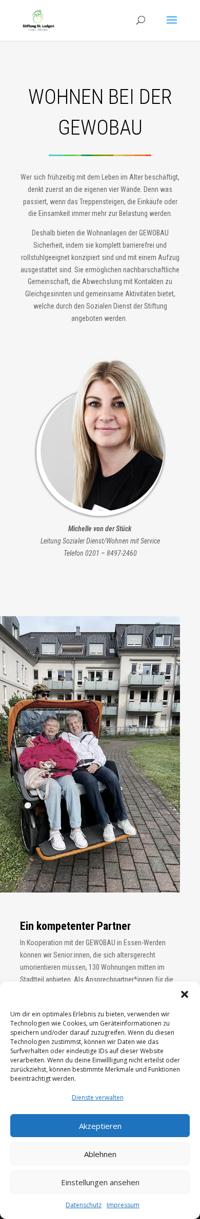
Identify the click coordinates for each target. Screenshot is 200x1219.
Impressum (123, 1205)
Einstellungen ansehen (100, 1182)
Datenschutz (84, 1205)
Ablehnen (100, 1154)
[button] (184, 994)
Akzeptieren (100, 1126)
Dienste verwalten (98, 1097)
